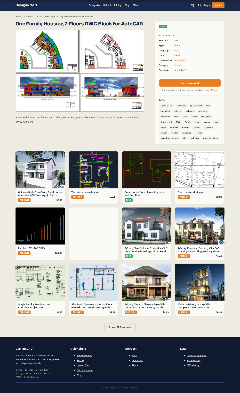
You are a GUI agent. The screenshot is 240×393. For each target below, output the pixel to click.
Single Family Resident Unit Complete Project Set (34, 306)
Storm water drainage (191, 192)
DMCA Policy (193, 365)
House (39, 16)
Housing (185, 127)
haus (217, 122)
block (176, 116)
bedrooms (165, 116)
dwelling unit (166, 122)
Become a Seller (85, 370)
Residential (28, 16)
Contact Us (137, 360)
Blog (79, 375)
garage (207, 122)
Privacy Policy (193, 360)
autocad (177, 111)
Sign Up (218, 5)
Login (207, 5)
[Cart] (192, 5)
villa (184, 138)
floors (197, 122)
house (163, 127)
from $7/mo (211, 90)
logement (208, 127)
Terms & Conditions (197, 355)
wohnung (195, 138)
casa (185, 116)
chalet (194, 116)
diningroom (206, 116)
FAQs (134, 355)
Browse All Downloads (120, 327)
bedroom (203, 111)
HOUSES (174, 127)
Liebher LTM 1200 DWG (31, 248)
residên (174, 133)
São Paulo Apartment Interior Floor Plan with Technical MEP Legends (91, 306)
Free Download (190, 83)
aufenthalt (165, 111)
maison (163, 133)
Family (188, 122)
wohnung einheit (210, 138)
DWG (178, 122)
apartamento (166, 105)
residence (186, 133)
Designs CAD (26, 5)
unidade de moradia (169, 138)
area (208, 105)
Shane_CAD (180, 60)
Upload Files (83, 365)
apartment (181, 105)
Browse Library (84, 355)
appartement (196, 105)
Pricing (80, 360)
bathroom (189, 111)
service (198, 133)
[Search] (199, 5)
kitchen (197, 127)
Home (18, 16)
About (135, 365)
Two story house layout (85, 192)
